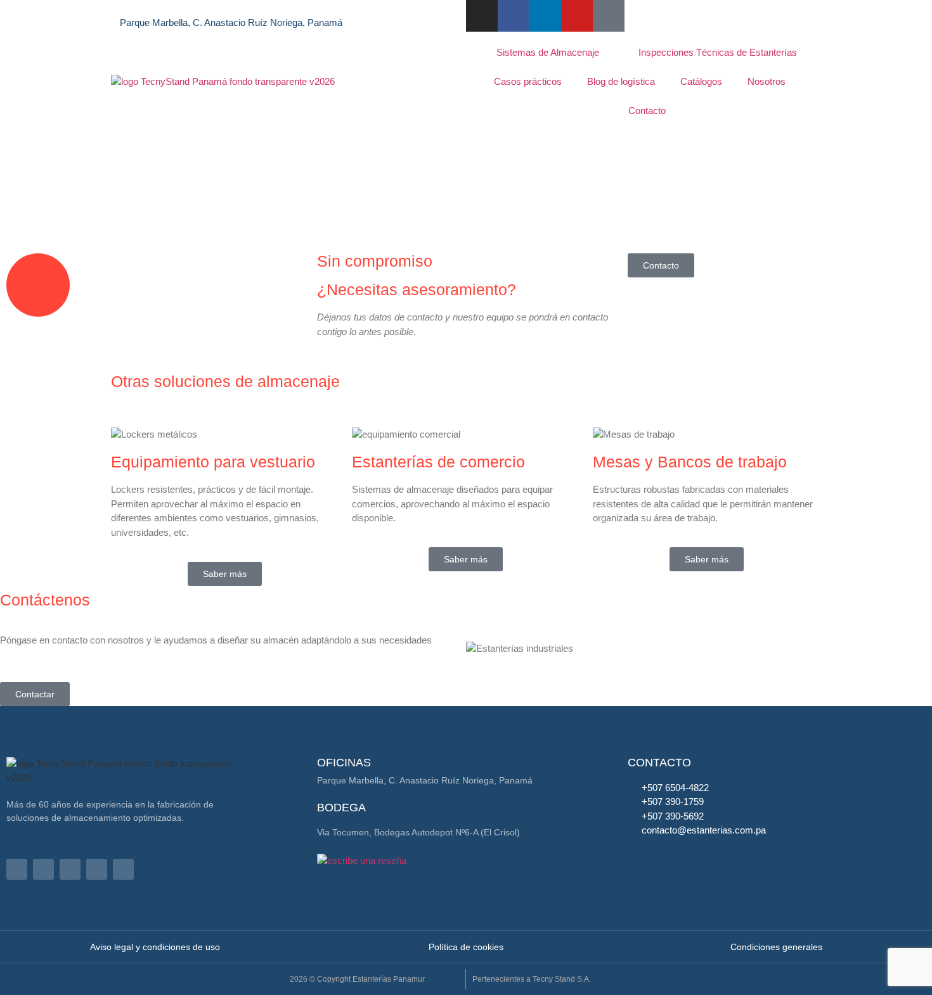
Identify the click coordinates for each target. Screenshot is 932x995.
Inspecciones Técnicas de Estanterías (717, 52)
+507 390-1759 (673, 801)
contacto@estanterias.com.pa (274, 8)
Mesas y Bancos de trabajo (690, 462)
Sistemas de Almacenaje (547, 52)
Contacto (647, 110)
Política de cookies (466, 947)
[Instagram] (482, 16)
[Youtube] (577, 16)
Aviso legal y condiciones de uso (155, 947)
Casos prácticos (528, 81)
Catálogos (701, 81)
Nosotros (767, 81)
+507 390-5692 (673, 816)
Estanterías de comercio (438, 462)
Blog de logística (621, 81)
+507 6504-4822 (153, 8)
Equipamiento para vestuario (213, 462)
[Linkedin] (545, 16)
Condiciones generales (776, 947)
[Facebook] (43, 869)
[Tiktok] (609, 16)
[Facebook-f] (513, 16)
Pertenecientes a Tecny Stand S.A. (531, 979)
